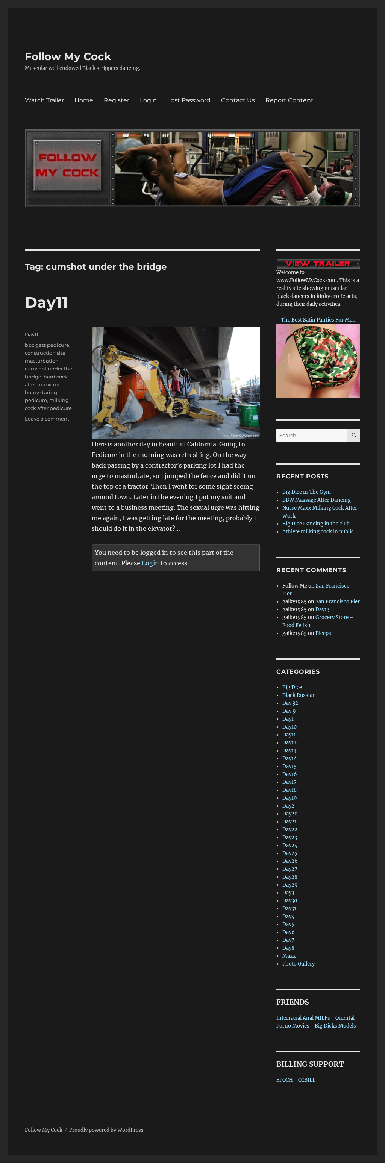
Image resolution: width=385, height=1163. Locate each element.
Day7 (288, 940)
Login (148, 100)
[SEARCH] (353, 435)
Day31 (289, 908)
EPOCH (284, 1080)
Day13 (322, 609)
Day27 (289, 869)
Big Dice (292, 687)
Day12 (289, 742)
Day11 (46, 302)
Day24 (289, 845)
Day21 (289, 821)
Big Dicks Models (335, 1026)
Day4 (288, 916)
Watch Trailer (44, 100)
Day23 (289, 837)
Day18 (289, 790)
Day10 (289, 727)
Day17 (289, 782)
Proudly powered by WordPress (106, 1130)
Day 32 (290, 703)
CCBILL (306, 1080)
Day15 (289, 766)
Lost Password (189, 100)
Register (116, 100)
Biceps (323, 633)
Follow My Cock (68, 56)
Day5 (288, 924)
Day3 (288, 893)
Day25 (289, 853)
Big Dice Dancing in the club (316, 524)
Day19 (289, 798)
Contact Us (238, 100)
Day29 (290, 885)
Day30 (289, 900)
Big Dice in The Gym (306, 492)
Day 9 (289, 711)
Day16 (289, 774)
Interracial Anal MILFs (303, 1018)
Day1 (288, 719)
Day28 (289, 877)
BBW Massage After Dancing (316, 500)
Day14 (289, 758)
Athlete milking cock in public (318, 531)
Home (83, 100)
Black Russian (299, 695)
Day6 (288, 932)
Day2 (288, 806)
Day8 (288, 948)
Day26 (290, 861)
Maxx (289, 956)
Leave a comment (47, 419)
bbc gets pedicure (47, 345)
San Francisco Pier (337, 601)
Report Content (289, 100)
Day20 (289, 814)
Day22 (289, 829)
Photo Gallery (298, 964)
